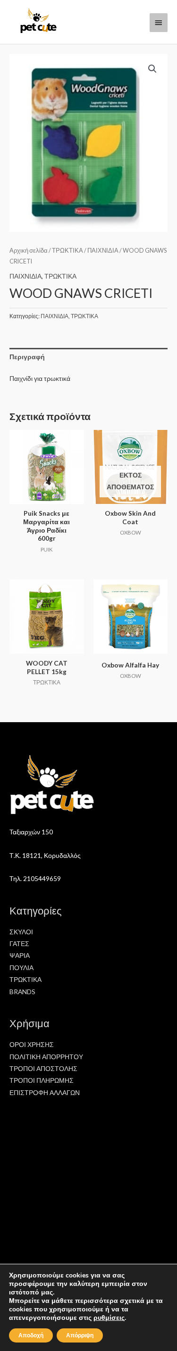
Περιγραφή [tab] (27, 357)
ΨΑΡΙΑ (19, 955)
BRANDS (22, 992)
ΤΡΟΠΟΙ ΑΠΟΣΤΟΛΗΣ (43, 1068)
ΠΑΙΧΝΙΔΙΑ (102, 250)
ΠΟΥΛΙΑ (21, 968)
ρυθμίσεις (109, 1318)
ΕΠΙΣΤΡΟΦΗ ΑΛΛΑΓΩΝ (44, 1092)
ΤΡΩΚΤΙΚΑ (67, 250)
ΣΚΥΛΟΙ (21, 932)
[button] (152, 68)
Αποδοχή (30, 1335)
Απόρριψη (79, 1335)
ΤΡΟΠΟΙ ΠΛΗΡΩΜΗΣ (41, 1080)
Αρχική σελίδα (28, 250)
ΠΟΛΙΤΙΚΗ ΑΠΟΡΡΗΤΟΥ (46, 1057)
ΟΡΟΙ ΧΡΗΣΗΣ (31, 1044)
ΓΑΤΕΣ (19, 943)
